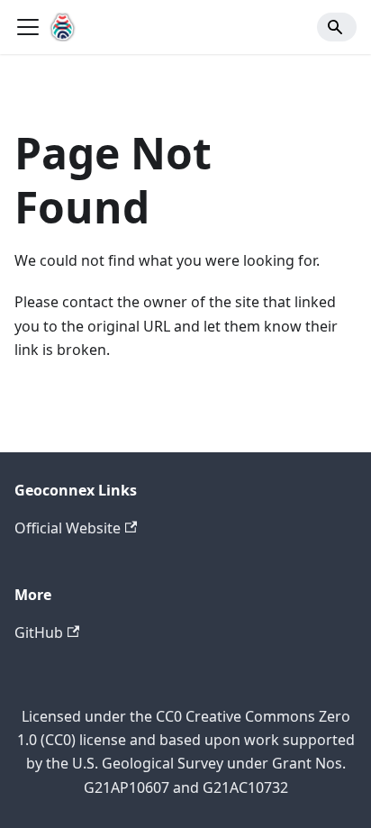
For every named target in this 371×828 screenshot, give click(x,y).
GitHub (38, 632)
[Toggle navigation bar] (27, 27)
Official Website (67, 528)
